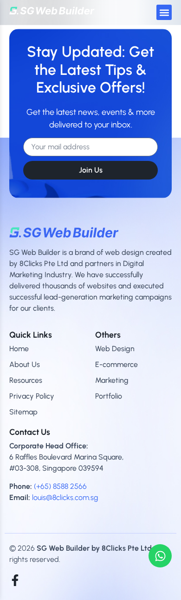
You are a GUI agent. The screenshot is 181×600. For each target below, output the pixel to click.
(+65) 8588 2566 (60, 486)
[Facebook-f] (15, 580)
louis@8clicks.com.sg (65, 497)
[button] (164, 12)
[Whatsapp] (160, 555)
